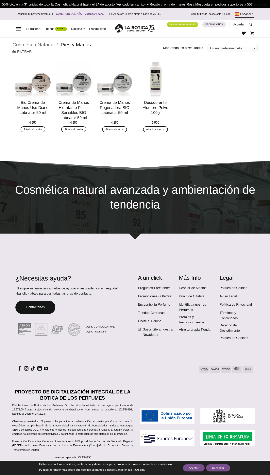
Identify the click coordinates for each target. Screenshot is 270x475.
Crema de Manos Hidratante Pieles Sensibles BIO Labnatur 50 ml (74, 110)
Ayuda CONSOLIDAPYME (100, 326)
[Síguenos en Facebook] (20, 368)
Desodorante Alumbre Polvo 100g (155, 107)
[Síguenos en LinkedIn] (39, 368)
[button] (19, 28)
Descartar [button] (260, 4)
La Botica (32, 28)
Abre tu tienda (211, 14)
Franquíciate (97, 28)
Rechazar (218, 467)
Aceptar (194, 467)
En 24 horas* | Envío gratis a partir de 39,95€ (135, 14)
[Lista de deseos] (244, 33)
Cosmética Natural (33, 44)
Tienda (50, 28)
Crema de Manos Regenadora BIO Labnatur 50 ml (114, 107)
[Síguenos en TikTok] (33, 368)
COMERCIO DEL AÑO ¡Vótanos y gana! (80, 14)
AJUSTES (139, 469)
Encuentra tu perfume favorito (33, 14)
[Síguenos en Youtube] (46, 368)
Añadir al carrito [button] (33, 129)
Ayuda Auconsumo (96, 331)
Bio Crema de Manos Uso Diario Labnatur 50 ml (32, 107)
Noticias (76, 28)
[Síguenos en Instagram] (26, 368)
